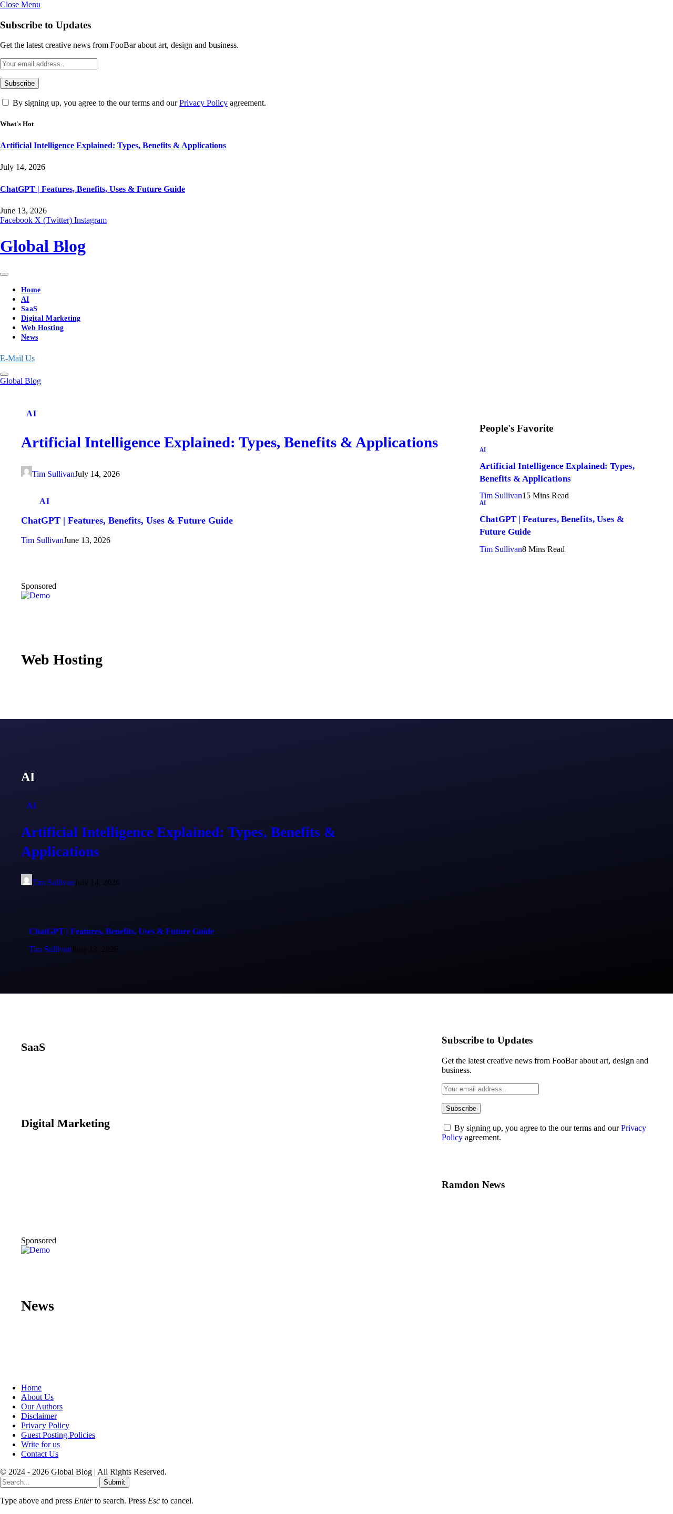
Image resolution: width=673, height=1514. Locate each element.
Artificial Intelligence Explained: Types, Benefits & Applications (113, 145)
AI (25, 299)
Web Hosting (42, 328)
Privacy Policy (203, 102)
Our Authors (42, 1406)
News (29, 337)
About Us (37, 1397)
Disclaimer (39, 1415)
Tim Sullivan (53, 473)
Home (30, 290)
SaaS (29, 309)
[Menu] (4, 274)
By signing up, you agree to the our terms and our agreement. (138, 102)
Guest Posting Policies (58, 1434)
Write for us (40, 1444)
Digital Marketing (51, 318)
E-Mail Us (17, 358)
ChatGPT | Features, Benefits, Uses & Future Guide (92, 189)
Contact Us (39, 1453)
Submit (114, 1482)
